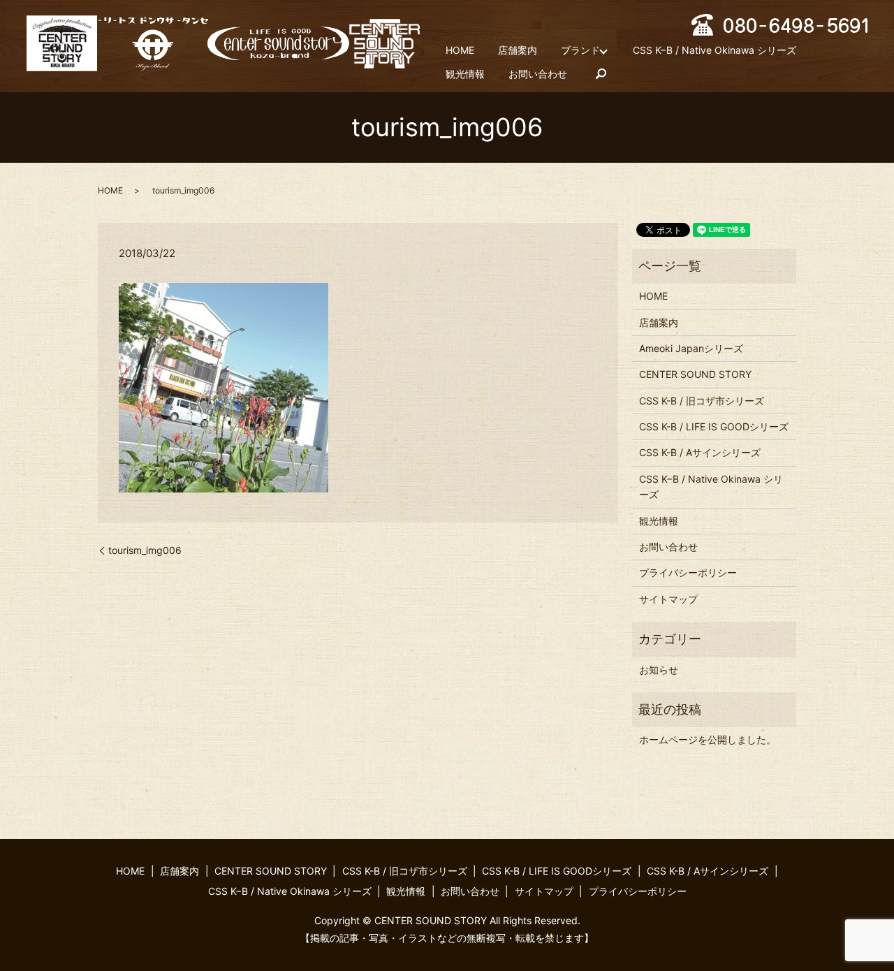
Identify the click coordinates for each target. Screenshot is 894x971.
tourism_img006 (145, 550)
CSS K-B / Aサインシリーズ (700, 452)
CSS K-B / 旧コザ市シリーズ (701, 401)
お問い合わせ (537, 74)
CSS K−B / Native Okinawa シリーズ (714, 50)
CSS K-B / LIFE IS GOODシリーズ (714, 426)
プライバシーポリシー (688, 572)
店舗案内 (517, 50)
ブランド (580, 50)
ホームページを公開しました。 (707, 739)
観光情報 (465, 74)
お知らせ (658, 670)
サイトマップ (668, 599)
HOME (460, 50)
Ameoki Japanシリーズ (691, 348)
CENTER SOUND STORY (695, 374)
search (601, 74)
